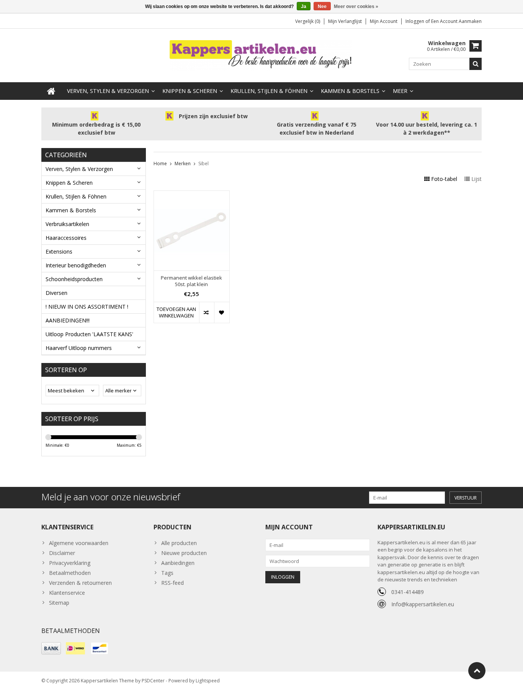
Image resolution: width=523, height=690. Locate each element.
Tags (167, 572)
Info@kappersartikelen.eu (422, 604)
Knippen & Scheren (189, 90)
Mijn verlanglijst (345, 21)
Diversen (56, 292)
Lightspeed (208, 680)
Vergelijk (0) (307, 21)
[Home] (51, 91)
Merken (183, 163)
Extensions (59, 251)
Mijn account (383, 21)
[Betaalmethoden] (51, 648)
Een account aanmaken (456, 21)
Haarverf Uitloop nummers (79, 348)
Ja (303, 6)
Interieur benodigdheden (76, 265)
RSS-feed (172, 582)
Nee (322, 6)
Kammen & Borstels (350, 90)
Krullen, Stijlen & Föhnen (268, 90)
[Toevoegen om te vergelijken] (206, 312)
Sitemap (59, 602)
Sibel (203, 163)
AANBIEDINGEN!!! (68, 320)
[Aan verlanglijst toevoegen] (221, 312)
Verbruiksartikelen (67, 224)
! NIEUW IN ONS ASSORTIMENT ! (87, 306)
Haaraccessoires (66, 237)
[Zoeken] (475, 64)
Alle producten (179, 543)
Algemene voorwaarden (78, 543)
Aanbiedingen (177, 562)
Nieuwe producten (184, 553)
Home (160, 163)
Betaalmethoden (70, 572)
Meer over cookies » (356, 6)
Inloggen (415, 21)
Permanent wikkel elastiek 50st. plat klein (191, 281)
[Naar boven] (476, 670)
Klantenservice (67, 592)
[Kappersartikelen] (261, 55)
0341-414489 (407, 592)
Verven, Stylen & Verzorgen (108, 90)
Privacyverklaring (69, 562)
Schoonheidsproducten (74, 279)
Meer (400, 90)
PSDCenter (153, 680)
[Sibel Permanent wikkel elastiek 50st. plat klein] (191, 195)
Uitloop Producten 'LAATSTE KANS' (89, 334)
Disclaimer (62, 553)
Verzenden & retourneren (80, 582)
